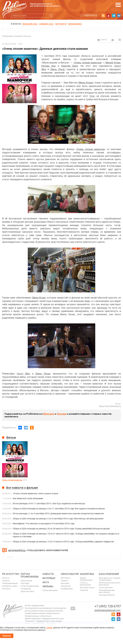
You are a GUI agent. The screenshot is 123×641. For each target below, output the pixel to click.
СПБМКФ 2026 (46, 24)
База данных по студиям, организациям (109, 579)
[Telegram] (26, 427)
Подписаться (90, 15)
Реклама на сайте (9, 586)
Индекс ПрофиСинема (86, 579)
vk (119, 15)
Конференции (67, 589)
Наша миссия (26, 581)
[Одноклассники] (32, 427)
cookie (49, 627)
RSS (103, 15)
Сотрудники (26, 589)
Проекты (6, 581)
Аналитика (18, 36)
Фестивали (65, 578)
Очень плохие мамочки (87, 62)
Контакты (6, 589)
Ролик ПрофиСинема (30, 586)
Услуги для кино (106, 588)
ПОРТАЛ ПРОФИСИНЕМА (30, 575)
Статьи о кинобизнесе (85, 584)
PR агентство (10, 574)
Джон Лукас (57, 69)
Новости (5, 578)
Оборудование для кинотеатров (107, 591)
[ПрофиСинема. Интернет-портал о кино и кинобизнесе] (14, 6)
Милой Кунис (112, 62)
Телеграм (61, 414)
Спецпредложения (10, 583)
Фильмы (47, 586)
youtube (108, 15)
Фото (45, 582)
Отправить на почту (119, 39)
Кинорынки (66, 586)
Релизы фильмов (49, 590)
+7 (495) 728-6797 (107, 606)
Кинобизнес (75, 24)
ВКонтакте (48, 414)
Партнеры (25, 583)
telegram (113, 15)
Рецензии (27, 36)
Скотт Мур (23, 373)
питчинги (60, 24)
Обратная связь (27, 591)
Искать (51, 15)
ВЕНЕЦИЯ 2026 (30, 24)
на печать (112, 40)
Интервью (48, 578)
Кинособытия (70, 574)
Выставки (65, 583)
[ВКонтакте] (20, 427)
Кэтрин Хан (48, 66)
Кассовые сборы (87, 588)
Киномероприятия (107, 595)
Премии (64, 581)
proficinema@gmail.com (107, 610)
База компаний (109, 574)
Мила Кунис (86, 82)
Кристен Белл (69, 66)
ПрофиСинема (7, 36)
